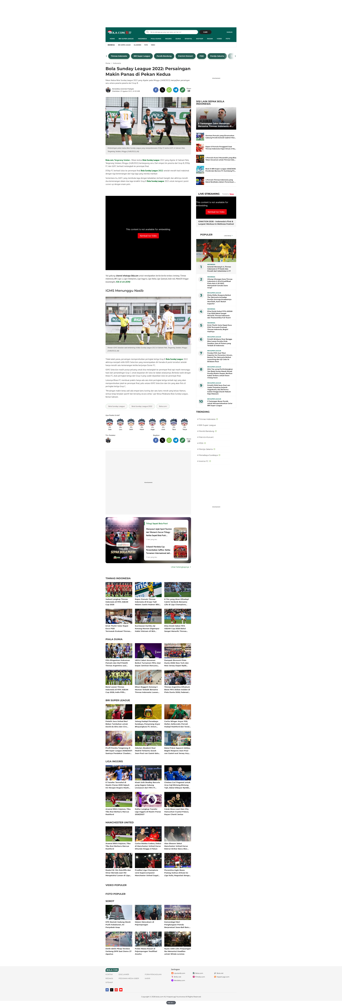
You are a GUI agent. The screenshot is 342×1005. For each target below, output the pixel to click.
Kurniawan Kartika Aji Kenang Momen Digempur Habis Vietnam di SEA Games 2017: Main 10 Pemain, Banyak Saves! (148, 628)
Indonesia (142, 39)
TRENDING (203, 411)
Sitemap (109, 982)
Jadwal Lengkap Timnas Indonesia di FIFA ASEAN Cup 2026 (117, 601)
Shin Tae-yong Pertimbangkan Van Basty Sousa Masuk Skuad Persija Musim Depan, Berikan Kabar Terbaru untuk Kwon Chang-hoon (220, 373)
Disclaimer (124, 974)
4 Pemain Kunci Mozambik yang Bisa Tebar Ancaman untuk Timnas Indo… (220, 159)
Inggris (168, 39)
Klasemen (137, 45)
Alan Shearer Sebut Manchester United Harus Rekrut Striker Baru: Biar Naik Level (176, 846)
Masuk (229, 32)
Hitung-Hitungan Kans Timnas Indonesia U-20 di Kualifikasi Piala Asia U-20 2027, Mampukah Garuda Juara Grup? (219, 283)
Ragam (210, 39)
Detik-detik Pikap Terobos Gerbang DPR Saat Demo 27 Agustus (118, 951)
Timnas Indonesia (118, 578)
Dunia (178, 39)
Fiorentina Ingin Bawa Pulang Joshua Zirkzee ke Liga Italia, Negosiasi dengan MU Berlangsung (177, 872)
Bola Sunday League (151, 160)
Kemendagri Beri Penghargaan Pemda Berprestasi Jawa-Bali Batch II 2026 (177, 924)
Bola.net (220, 973)
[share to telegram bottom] (175, 440)
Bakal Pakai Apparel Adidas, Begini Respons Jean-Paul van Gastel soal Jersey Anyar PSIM (177, 750)
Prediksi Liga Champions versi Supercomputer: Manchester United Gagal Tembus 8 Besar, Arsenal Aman (146, 872)
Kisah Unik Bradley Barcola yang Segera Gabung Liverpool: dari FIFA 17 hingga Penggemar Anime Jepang (147, 785)
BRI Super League (126, 39)
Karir (147, 978)
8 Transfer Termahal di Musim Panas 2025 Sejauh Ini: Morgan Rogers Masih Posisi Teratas (117, 785)
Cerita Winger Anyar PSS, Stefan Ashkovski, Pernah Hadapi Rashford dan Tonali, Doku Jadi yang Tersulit (177, 724)
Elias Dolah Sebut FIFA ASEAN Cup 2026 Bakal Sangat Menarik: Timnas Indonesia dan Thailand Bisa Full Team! (177, 628)
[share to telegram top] (175, 90)
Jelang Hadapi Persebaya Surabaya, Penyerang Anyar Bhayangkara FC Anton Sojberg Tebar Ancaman (147, 724)
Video (219, 39)
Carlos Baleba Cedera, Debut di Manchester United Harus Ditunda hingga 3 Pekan (148, 846)
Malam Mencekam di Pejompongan (144, 923)
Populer (206, 234)
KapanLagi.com (223, 977)
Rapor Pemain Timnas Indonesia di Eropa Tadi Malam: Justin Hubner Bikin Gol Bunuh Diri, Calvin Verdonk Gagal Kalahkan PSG (147, 601)
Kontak (109, 974)
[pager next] (235, 56)
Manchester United (120, 822)
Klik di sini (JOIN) (123, 282)
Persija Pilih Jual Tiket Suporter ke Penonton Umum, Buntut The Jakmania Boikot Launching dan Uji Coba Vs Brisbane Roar (219, 357)
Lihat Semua (227, 236)
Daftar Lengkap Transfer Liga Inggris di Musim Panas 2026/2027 (148, 811)
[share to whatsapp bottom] (169, 440)
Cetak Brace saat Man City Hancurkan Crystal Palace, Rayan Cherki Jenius (176, 811)
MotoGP (199, 39)
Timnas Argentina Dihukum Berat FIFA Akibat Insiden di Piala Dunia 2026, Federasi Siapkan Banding (177, 689)
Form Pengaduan (153, 974)
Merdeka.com (179, 980)
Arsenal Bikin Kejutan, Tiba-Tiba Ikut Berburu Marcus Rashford (118, 811)
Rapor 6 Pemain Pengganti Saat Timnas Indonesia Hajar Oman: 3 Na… (220, 148)
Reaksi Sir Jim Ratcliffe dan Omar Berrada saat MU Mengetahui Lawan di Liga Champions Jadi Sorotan (118, 872)
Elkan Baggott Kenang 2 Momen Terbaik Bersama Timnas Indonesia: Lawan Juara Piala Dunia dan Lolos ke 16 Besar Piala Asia (147, 689)
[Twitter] (111, 989)
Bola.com (109, 160)
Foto (228, 39)
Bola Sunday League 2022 (152, 170)
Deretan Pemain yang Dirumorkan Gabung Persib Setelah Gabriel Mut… (220, 137)
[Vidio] (116, 989)
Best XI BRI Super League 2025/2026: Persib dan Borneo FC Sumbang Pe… (220, 170)
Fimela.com (200, 977)
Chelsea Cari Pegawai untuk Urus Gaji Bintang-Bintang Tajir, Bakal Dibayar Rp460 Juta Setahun (177, 785)
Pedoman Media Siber (129, 978)
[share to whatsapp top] (169, 90)
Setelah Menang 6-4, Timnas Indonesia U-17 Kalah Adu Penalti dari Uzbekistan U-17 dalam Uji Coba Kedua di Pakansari (219, 269)
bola (120, 32)
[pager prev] (107, 56)
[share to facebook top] (155, 90)
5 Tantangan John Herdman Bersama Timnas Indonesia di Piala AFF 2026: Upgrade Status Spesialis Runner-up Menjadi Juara (215, 125)
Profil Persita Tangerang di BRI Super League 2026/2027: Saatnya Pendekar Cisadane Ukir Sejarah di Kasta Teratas (119, 750)
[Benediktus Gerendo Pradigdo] (109, 90)
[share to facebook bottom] (155, 440)
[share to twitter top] (162, 90)
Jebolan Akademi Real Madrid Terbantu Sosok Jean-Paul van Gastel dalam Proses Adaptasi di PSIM (147, 750)
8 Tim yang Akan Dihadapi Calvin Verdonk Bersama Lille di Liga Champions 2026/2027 (176, 601)
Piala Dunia (156, 39)
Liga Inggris (114, 761)
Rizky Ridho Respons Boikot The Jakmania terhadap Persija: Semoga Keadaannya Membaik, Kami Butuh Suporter (219, 299)
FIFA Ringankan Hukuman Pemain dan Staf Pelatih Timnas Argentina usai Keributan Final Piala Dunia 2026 (118, 662)
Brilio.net (177, 977)
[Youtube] (121, 989)
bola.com (159, 997)
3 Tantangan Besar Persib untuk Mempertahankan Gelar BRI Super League (219, 403)
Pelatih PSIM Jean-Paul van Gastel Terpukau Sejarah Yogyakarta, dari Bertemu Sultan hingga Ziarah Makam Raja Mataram (219, 389)
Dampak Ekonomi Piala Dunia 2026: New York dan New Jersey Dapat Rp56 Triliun (176, 662)
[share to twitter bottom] (162, 440)
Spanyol (188, 39)
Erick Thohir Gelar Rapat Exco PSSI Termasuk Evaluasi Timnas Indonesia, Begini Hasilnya (118, 628)
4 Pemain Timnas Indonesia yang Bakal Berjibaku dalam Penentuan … (220, 181)
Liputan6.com (179, 973)
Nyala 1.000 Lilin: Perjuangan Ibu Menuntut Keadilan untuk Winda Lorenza (177, 951)
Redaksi (109, 978)
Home (112, 39)
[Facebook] (107, 989)
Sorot (110, 901)
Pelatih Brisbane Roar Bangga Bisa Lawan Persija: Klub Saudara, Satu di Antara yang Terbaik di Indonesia (219, 342)
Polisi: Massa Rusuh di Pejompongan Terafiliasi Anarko (146, 951)
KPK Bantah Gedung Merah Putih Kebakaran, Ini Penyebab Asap (118, 924)
